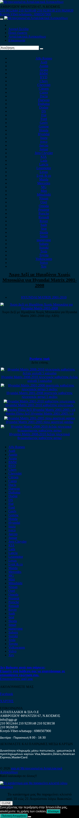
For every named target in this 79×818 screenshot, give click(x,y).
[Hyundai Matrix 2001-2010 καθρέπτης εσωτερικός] (39, 401)
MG (44, 187)
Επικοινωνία (16, 40)
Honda (43, 130)
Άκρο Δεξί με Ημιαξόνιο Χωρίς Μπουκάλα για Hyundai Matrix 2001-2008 (40, 280)
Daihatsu (44, 104)
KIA (44, 156)
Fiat (43, 115)
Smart (44, 236)
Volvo (44, 262)
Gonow (44, 126)
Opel (43, 202)
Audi (43, 62)
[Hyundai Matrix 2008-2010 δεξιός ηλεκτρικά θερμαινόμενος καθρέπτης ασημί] (39, 430)
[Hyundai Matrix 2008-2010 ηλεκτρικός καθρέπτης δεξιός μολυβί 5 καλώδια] (39, 373)
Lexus (44, 172)
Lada (43, 160)
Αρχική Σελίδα (18, 29)
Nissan (43, 198)
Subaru (43, 243)
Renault (44, 217)
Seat (44, 228)
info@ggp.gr (8, 719)
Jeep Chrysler (44, 153)
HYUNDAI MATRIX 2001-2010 (44, 297)
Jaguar (43, 149)
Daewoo (44, 100)
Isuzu (43, 138)
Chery (44, 81)
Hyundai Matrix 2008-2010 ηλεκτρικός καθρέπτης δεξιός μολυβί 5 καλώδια (39, 379)
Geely (44, 122)
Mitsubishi (44, 194)
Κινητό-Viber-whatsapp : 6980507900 (25, 14)
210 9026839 (64, 10)
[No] (29, 816)
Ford (44, 119)
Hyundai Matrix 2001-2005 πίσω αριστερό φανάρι (39, 422)
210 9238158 (46, 10)
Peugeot (43, 209)
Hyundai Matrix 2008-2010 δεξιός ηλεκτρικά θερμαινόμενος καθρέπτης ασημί (39, 436)
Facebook (6, 694)
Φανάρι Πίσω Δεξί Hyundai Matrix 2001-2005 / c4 (39, 413)
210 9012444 (9, 10)
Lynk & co (44, 175)
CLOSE (6, 803)
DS (44, 111)
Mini (44, 191)
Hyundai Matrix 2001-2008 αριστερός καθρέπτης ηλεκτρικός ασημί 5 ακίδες (39, 394)
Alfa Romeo (44, 58)
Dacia (44, 96)
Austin (43, 66)
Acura (44, 69)
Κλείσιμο (53, 811)
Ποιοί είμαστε (17, 32)
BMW (44, 73)
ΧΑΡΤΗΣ (6, 701)
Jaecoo (43, 145)
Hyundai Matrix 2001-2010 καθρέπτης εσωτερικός (39, 405)
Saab (43, 225)
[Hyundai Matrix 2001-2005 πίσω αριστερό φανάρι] (39, 418)
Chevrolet (43, 85)
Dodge (43, 107)
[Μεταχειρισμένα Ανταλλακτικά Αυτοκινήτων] (39, 787)
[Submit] (41, 48)
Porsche (44, 213)
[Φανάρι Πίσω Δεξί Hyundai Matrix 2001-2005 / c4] (39, 410)
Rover (44, 221)
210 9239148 (27, 10)
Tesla (43, 251)
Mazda (43, 179)
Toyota (43, 255)
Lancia (43, 164)
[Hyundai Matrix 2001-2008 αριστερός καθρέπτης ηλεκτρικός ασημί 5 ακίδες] (39, 389)
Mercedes (43, 183)
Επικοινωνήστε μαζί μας (16, 679)
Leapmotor (43, 168)
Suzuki (43, 247)
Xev (44, 266)
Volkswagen (44, 259)
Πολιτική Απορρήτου (14, 815)
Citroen (44, 88)
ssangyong (44, 240)
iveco (43, 141)
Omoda (44, 206)
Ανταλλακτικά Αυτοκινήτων (27, 36)
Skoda (44, 232)
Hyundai (44, 134)
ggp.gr (15, 768)
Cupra (44, 92)
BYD (43, 77)
